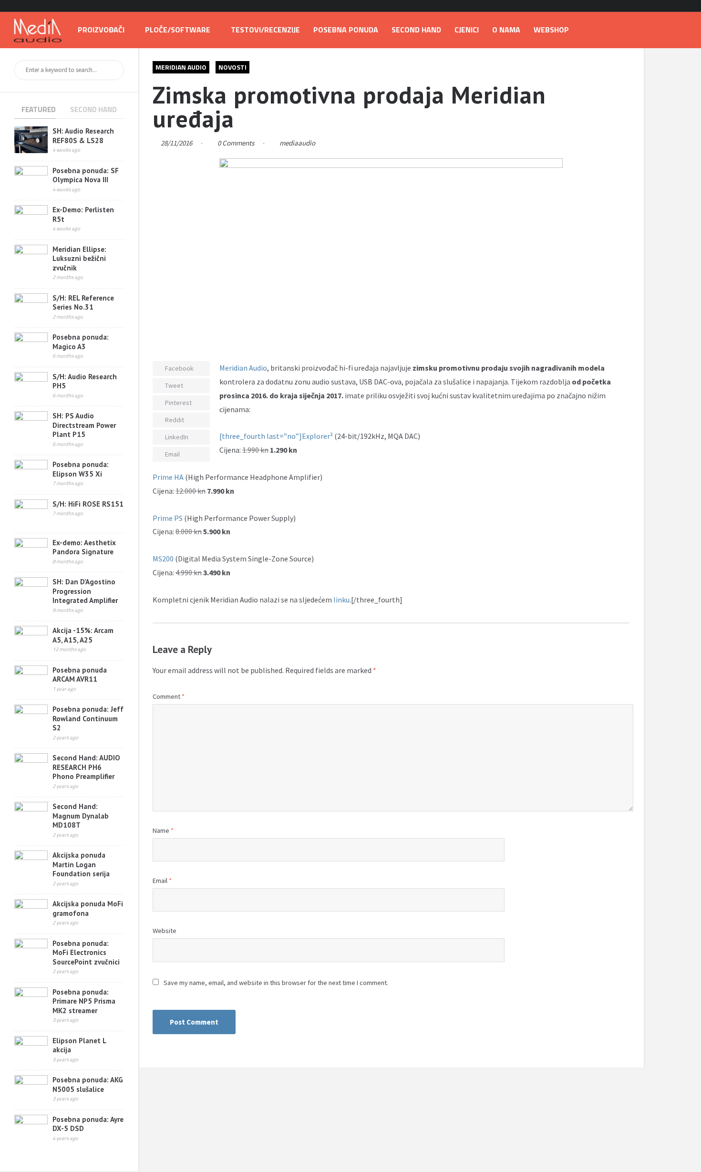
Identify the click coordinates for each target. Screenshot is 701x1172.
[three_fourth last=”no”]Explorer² (276, 436)
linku (341, 599)
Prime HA (168, 477)
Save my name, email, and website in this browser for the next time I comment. (276, 982)
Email (162, 880)
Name (163, 830)
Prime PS (168, 518)
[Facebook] (658, 6)
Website (164, 930)
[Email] (683, 6)
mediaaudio (297, 142)
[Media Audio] (38, 30)
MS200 (164, 558)
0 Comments (235, 142)
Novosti (232, 67)
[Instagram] (671, 6)
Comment (169, 696)
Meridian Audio (180, 67)
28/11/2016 (176, 142)
